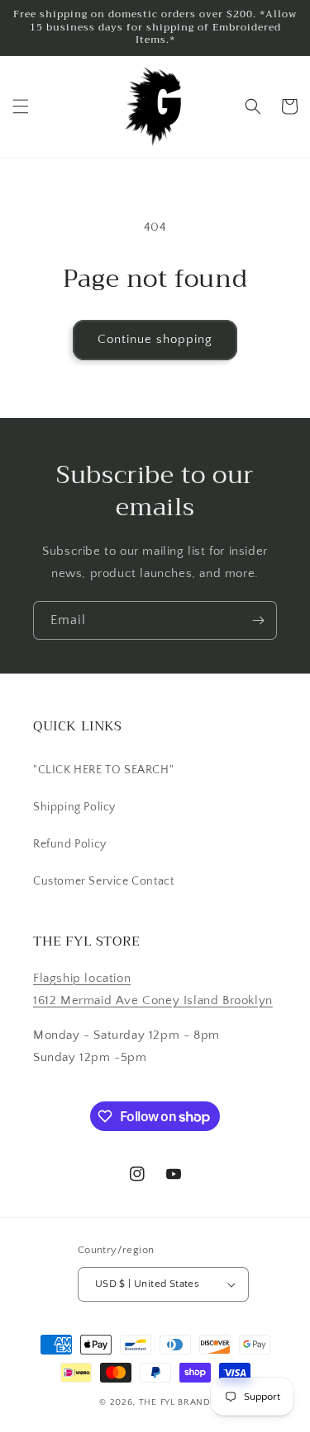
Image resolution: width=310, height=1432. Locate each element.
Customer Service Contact (103, 881)
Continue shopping (155, 339)
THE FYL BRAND (175, 1402)
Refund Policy (70, 844)
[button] (20, 106)
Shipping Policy (74, 807)
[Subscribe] (258, 620)
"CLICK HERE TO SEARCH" (103, 770)
